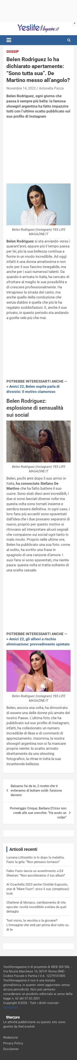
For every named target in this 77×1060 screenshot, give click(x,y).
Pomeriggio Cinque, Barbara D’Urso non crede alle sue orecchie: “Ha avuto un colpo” (38, 812)
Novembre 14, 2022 (21, 88)
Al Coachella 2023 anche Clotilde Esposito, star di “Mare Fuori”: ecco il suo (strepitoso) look (37, 889)
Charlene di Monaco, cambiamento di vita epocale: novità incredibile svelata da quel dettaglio (36, 907)
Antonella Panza (51, 88)
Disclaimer (11, 1049)
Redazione (10, 1037)
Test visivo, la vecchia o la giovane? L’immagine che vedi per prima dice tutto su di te (37, 925)
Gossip (12, 52)
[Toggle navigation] (8, 40)
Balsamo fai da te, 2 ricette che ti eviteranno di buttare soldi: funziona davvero (36, 790)
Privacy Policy (13, 1043)
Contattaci (10, 1007)
